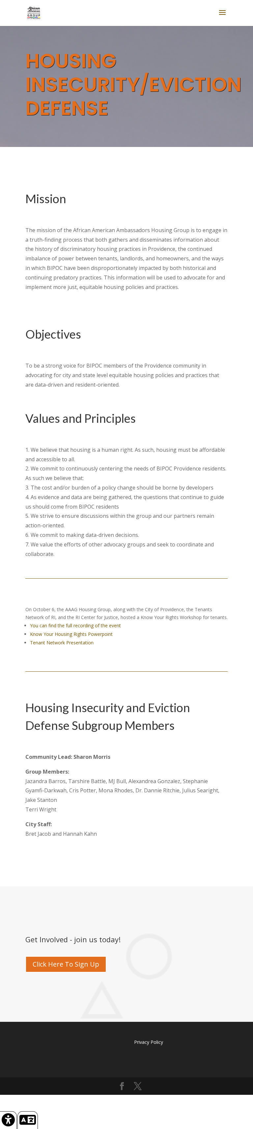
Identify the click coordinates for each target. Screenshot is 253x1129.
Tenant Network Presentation (62, 642)
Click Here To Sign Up (66, 964)
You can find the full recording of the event (75, 625)
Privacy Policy (148, 1042)
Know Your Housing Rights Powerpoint (71, 634)
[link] (8, 1120)
